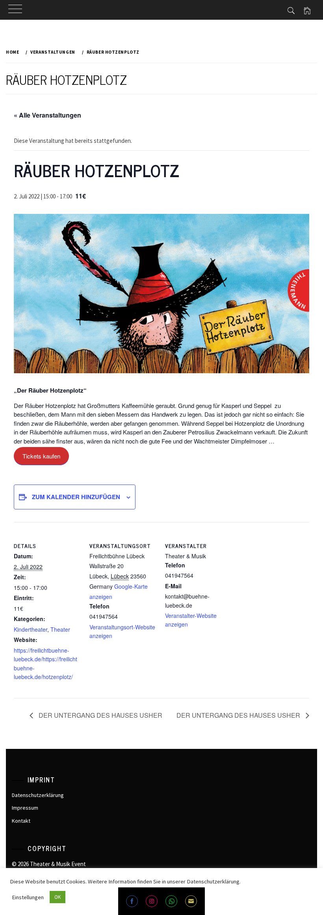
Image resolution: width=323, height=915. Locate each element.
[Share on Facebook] (132, 901)
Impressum (25, 807)
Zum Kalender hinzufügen (76, 496)
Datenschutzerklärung (38, 795)
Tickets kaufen (41, 456)
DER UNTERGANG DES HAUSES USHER (99, 715)
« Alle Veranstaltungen (47, 115)
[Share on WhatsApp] (171, 901)
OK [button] (57, 897)
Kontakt (21, 820)
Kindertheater (30, 629)
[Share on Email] (191, 901)
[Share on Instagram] (152, 901)
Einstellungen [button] (28, 897)
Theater (60, 629)
